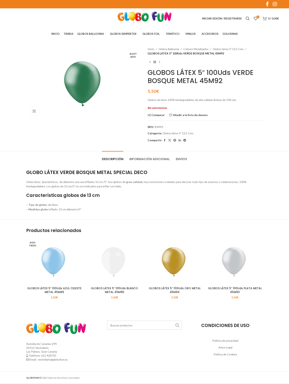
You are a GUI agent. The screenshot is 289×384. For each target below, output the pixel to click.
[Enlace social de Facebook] (164, 140)
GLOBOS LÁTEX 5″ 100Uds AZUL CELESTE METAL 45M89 (54, 290)
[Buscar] (248, 18)
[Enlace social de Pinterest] (174, 140)
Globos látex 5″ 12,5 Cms (228, 49)
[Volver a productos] (154, 62)
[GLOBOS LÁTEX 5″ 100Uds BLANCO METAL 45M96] (114, 261)
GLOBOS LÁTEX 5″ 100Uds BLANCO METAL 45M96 (114, 290)
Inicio (151, 49)
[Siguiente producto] (159, 62)
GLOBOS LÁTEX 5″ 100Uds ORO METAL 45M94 (175, 290)
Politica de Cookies (225, 354)
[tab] (112, 157)
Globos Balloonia (169, 49)
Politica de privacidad (225, 340)
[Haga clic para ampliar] (34, 111)
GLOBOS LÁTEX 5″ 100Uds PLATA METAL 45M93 (235, 290)
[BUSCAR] (177, 325)
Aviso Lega (225, 347)
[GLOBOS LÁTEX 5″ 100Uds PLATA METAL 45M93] (235, 261)
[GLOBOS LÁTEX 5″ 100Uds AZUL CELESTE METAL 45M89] (54, 261)
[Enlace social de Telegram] (184, 140)
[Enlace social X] (169, 140)
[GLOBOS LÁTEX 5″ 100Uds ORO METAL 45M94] (175, 261)
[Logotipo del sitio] (145, 18)
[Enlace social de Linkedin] (179, 140)
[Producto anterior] (150, 62)
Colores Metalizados (196, 49)
